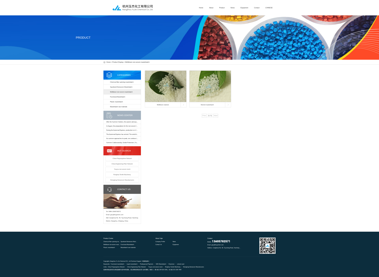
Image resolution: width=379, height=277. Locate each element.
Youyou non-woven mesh (122, 169)
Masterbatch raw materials (118, 107)
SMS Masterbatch (161, 264)
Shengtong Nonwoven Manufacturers (122, 180)
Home (201, 8)
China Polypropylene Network (122, 158)
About (211, 8)
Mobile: (218, 241)
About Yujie (159, 238)
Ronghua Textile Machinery (122, 174)
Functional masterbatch (117, 264)
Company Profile (160, 241)
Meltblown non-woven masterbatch (137, 62)
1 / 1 (210, 116)
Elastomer (171, 264)
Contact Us (158, 244)
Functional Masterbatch (117, 97)
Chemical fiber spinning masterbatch (122, 82)
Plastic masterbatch (116, 102)
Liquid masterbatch (132, 264)
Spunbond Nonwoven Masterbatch (121, 87)
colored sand (180, 264)
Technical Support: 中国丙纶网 (139, 261)
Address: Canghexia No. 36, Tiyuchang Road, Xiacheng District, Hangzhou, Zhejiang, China (224, 248)
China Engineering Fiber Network (122, 164)
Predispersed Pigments (146, 264)
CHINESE (269, 8)
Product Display (117, 62)
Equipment (244, 8)
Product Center (108, 238)
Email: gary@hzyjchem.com (215, 245)
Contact (256, 8)
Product (222, 8)
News (233, 8)
